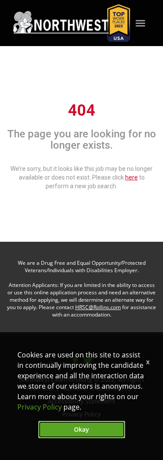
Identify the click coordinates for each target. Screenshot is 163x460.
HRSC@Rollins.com (98, 307)
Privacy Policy (39, 407)
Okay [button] (81, 429)
